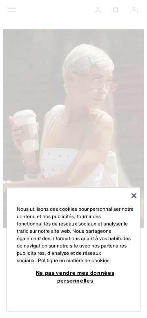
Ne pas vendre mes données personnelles (75, 276)
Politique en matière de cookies (73, 260)
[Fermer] (134, 196)
